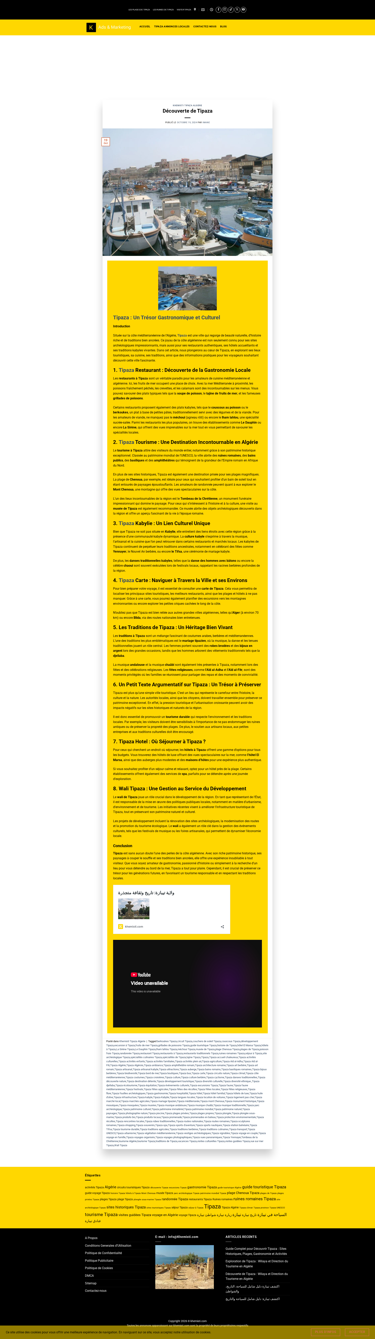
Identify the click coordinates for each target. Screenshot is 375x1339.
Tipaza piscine (156, 1113)
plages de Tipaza (249, 1049)
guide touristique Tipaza (203, 1045)
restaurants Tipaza (200, 1199)
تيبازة (236, 1214)
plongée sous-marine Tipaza (147, 1199)
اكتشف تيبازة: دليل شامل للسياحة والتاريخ (253, 1299)
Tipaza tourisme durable (126, 1129)
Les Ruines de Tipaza (163, 10)
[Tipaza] (195, 9)
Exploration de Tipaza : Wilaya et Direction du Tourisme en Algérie (257, 1263)
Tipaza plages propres (201, 1113)
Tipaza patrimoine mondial (198, 1109)
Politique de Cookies (99, 1268)
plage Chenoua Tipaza (227, 1049)
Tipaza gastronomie (157, 1093)
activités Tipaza (94, 1187)
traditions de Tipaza (166, 1141)
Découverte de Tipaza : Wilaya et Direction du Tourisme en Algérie (257, 1276)
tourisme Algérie (128, 1141)
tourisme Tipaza (146, 1141)
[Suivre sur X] (237, 9)
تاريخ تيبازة (249, 1215)
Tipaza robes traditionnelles (160, 1121)
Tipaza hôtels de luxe (237, 1093)
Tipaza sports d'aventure (181, 1125)
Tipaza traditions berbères (184, 1129)
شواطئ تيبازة (206, 1215)
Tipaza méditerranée (188, 1101)
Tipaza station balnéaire (236, 1125)
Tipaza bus (185, 1073)
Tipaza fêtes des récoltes (183, 1089)
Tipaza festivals (134, 1089)
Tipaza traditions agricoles (154, 1129)
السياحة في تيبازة (272, 1214)
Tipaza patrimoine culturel (136, 1109)
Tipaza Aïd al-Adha (232, 1061)
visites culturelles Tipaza (211, 1141)
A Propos (91, 1238)
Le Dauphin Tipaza (145, 1049)
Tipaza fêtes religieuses (234, 1089)
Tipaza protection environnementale (236, 1117)
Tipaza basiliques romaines (236, 1069)
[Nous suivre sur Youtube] (243, 9)
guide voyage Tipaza (97, 1193)
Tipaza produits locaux (148, 1117)
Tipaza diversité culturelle (209, 1081)
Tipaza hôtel (195, 1093)
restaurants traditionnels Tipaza (200, 1053)
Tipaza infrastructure (125, 1097)
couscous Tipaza (230, 1041)
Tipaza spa (161, 1125)
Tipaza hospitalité (178, 1093)
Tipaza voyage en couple (244, 1133)
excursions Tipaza (178, 1187)
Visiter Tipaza (184, 10)
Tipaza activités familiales (160, 1061)
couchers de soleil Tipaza (207, 1041)
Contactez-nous (95, 1291)
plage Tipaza (125, 1199)
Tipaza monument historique (240, 1101)
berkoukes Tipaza (167, 1041)
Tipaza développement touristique (175, 1081)
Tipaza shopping (126, 1125)
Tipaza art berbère (236, 1065)
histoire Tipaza (118, 1193)
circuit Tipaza (184, 1041)
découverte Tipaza (159, 1187)
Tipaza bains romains (209, 1069)
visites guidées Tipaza (237, 1141)
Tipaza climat (237, 1073)
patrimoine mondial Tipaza (213, 1193)
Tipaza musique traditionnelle (229, 1105)
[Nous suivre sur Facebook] (218, 9)
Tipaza (126, 370)
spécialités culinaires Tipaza (146, 1057)
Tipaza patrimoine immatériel (168, 1109)
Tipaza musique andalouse (172, 1105)
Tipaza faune (226, 1085)
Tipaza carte (198, 1073)
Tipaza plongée (222, 1113)
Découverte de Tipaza (187, 111)
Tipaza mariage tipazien (163, 1101)
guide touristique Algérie (229, 1187)
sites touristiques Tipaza (158, 1207)
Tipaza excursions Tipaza (204, 1085)
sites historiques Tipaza (126, 1207)
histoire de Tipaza (227, 1045)
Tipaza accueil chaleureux (223, 1057)
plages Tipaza (108, 1199)
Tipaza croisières (154, 1077)
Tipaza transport (238, 1129)
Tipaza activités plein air (188, 1061)
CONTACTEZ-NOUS (205, 26)
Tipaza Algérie (118, 1065)
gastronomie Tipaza (202, 1187)
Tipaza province (261, 1207)
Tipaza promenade (171, 1117)
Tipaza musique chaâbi (200, 1105)
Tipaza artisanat (123, 1069)
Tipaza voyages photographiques (173, 1137)
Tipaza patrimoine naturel (228, 1109)
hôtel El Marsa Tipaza (249, 1045)
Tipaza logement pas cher (240, 1097)
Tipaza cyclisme (215, 1077)
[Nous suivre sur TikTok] (231, 9)
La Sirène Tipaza (125, 1049)
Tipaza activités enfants (131, 1061)
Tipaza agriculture (212, 1061)
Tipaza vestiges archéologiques (193, 1133)
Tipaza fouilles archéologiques (129, 1093)
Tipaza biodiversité (127, 1073)
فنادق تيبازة (93, 1221)
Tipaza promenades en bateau (199, 1117)
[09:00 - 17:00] (212, 9)
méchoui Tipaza (186, 1049)
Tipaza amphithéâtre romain (178, 1065)
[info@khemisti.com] (203, 9)
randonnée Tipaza (130, 1053)
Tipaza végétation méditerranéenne (156, 1133)
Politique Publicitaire (99, 1260)
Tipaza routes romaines (217, 1121)
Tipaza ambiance (153, 1065)
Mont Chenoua (148, 1193)
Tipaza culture (172, 1077)
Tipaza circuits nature (218, 1073)
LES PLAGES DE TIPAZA (139, 10)
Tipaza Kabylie (161, 1097)
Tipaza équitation (147, 1085)
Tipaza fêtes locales (209, 1089)
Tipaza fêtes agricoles (156, 1089)
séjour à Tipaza (253, 1053)
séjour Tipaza (179, 1207)
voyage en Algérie (165, 1215)
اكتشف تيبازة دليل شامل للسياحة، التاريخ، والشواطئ (252, 1289)
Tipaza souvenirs (145, 1125)
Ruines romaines (222, 1199)
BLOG (223, 26)
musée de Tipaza (205, 1049)
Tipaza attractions (169, 1069)
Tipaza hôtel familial (214, 1093)
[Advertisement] (187, 64)
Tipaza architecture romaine (210, 1065)
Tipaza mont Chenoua (212, 1101)
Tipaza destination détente (141, 1081)
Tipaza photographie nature (133, 1113)
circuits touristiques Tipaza (133, 1187)
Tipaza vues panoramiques (207, 1137)
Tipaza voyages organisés (140, 1137)
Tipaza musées (147, 1105)
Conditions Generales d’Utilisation (108, 1245)
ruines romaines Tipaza (232, 1053)
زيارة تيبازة (224, 1215)
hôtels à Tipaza (133, 1193)
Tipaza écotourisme (126, 1085)
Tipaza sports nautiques (209, 1125)
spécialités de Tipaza (174, 1057)
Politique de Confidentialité (103, 1253)
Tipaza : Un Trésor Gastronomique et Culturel (166, 317)
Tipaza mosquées (129, 1105)
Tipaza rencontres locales (130, 1121)
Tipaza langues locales (182, 1097)
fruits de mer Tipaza (147, 1045)
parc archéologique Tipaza (186, 1193)
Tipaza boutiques (168, 1073)
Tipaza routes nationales (189, 1121)
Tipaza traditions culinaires (214, 1129)
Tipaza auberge (187, 1069)
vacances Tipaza (187, 1141)
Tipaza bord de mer (148, 1073)
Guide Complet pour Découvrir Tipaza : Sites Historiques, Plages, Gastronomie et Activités (256, 1251)
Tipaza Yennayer (232, 1137)
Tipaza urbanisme (126, 1133)
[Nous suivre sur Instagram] (225, 9)
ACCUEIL (144, 26)
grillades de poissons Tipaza (174, 1045)
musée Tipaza (164, 1193)
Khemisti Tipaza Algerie (187, 105)
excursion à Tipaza (124, 1045)
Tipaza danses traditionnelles (241, 1077)
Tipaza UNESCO (277, 1207)
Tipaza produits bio (124, 1117)
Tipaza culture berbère (193, 1077)
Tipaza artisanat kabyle (145, 1069)
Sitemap (90, 1283)
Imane (206, 122)
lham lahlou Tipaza (166, 1049)
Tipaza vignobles (221, 1133)
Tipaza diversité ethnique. (237, 1081)
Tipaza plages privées (177, 1113)
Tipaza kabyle (145, 1097)
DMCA (89, 1276)
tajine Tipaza (194, 1057)
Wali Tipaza (120, 1145)
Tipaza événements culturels (173, 1085)
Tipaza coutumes (135, 1077)
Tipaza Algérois (134, 1065)
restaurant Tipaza (150, 1053)
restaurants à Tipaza (171, 1053)
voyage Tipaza (187, 1215)
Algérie (110, 1187)
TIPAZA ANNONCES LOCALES (172, 26)
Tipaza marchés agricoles (135, 1101)
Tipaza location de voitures (210, 1097)
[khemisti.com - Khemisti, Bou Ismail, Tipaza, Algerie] (108, 27)
